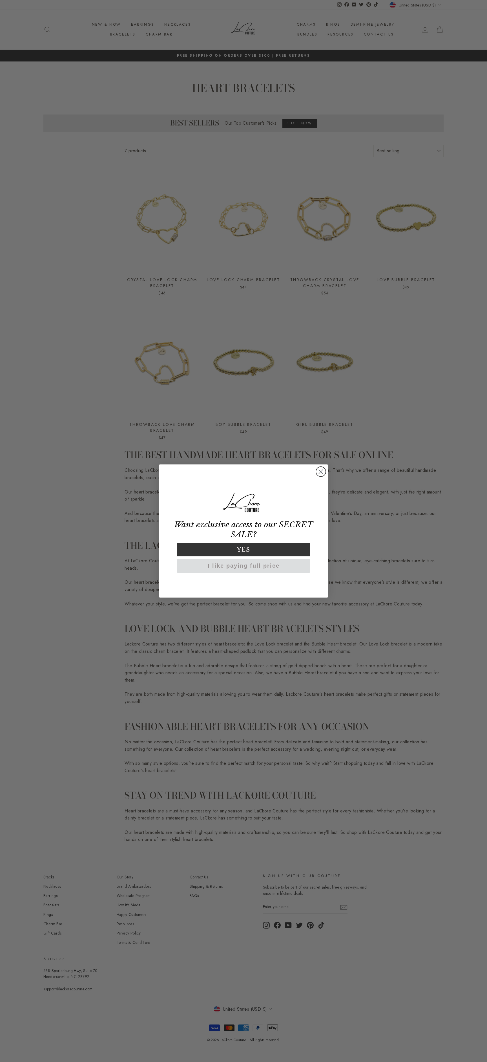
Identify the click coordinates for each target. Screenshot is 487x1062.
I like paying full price (244, 566)
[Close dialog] (321, 472)
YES (243, 549)
